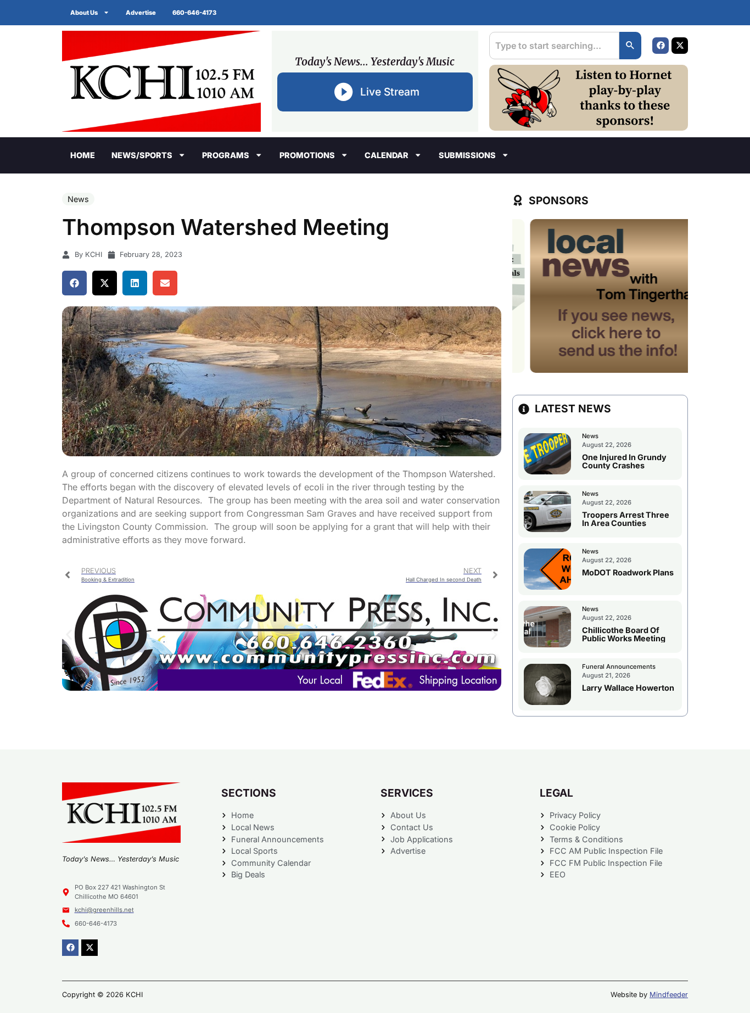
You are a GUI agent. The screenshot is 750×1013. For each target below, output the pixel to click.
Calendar (386, 155)
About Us (84, 12)
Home (82, 155)
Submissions (467, 155)
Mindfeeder (669, 994)
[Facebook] (660, 45)
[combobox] (554, 45)
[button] (74, 283)
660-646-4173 (194, 12)
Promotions (307, 155)
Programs (225, 155)
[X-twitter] (679, 45)
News (78, 199)
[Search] (630, 45)
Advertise (141, 12)
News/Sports (141, 155)
